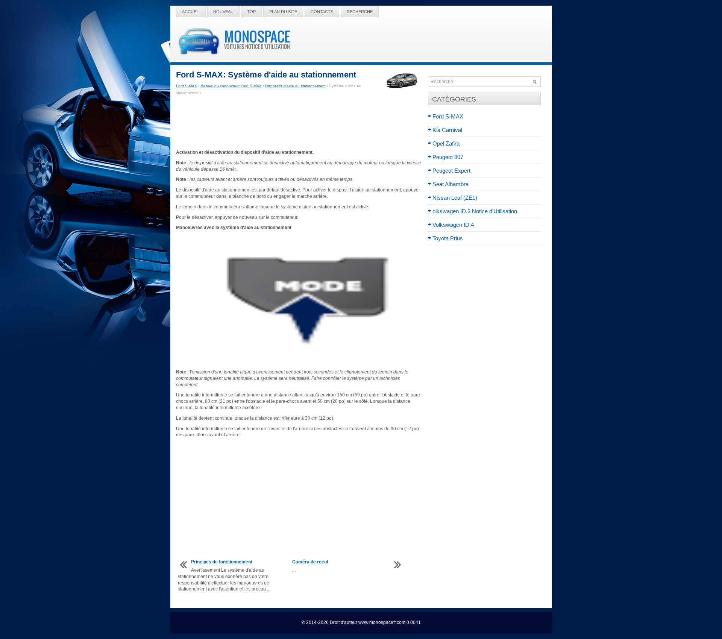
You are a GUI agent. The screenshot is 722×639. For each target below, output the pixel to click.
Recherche (360, 11)
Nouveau (223, 11)
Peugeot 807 (447, 157)
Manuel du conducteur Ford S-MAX (231, 86)
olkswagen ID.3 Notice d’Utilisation (474, 211)
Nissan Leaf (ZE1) (454, 197)
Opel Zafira (446, 143)
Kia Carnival (447, 130)
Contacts (322, 11)
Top (251, 11)
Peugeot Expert (451, 170)
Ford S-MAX (186, 86)
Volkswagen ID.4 (453, 225)
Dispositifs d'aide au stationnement (295, 86)
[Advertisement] (299, 122)
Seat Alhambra (450, 184)
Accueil (191, 11)
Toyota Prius (447, 238)
